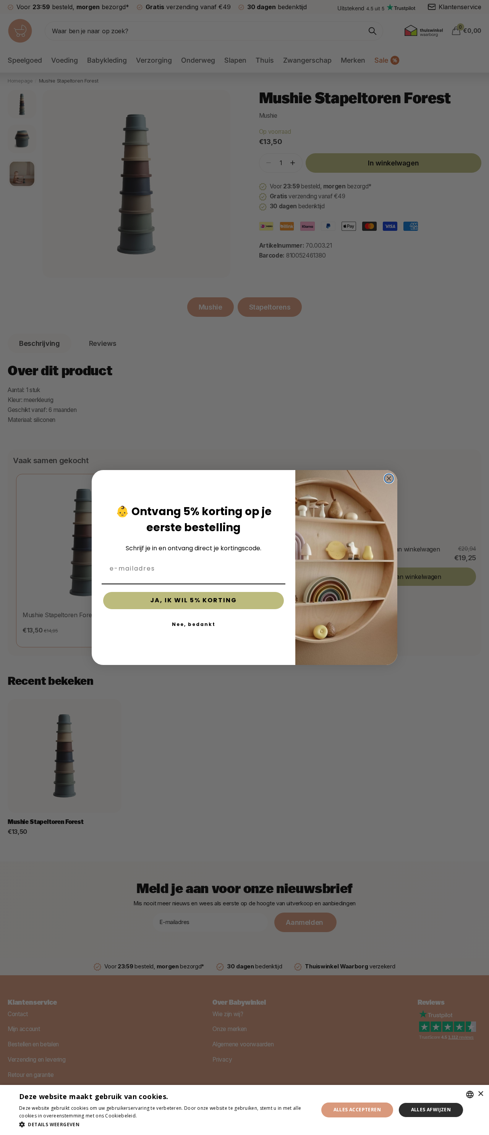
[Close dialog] (388, 478)
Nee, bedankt (193, 624)
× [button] (480, 1094)
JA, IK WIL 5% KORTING (193, 600)
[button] (164, 1124)
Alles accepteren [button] (357, 1109)
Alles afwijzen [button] (431, 1109)
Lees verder (151, 1115)
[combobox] (470, 1094)
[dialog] (244, 1110)
